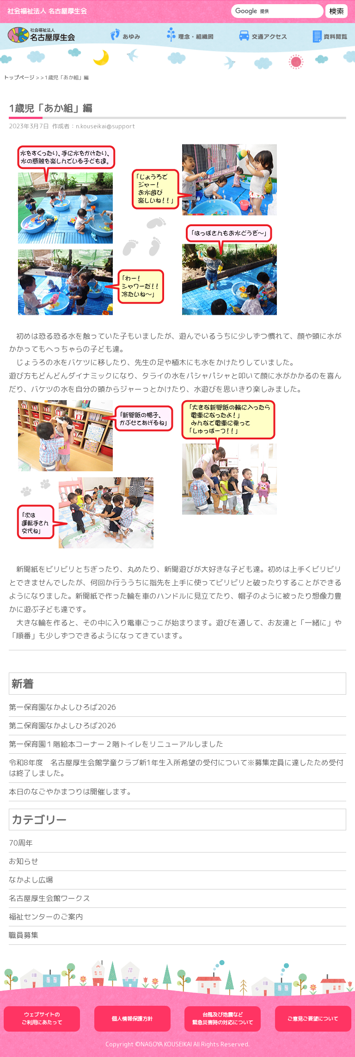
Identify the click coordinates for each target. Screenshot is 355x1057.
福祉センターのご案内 (46, 917)
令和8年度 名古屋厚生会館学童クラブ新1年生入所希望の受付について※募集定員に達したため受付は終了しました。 (176, 767)
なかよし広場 (31, 880)
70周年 (21, 843)
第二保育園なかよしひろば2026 (62, 726)
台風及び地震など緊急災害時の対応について (222, 1018)
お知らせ (23, 861)
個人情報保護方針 (132, 1018)
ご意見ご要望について (313, 1018)
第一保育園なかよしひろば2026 (62, 707)
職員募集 (23, 935)
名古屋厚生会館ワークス (49, 898)
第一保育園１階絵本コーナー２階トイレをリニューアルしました (116, 744)
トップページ (19, 77)
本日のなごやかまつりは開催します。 (72, 792)
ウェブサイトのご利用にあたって (42, 1018)
